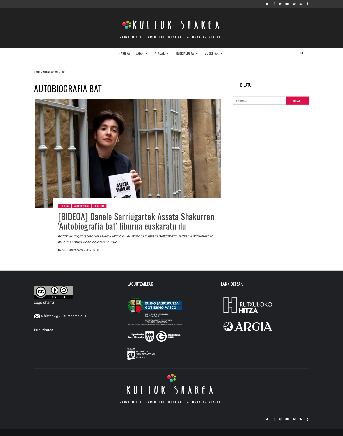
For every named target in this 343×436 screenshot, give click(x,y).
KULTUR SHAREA (171, 390)
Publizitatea (43, 329)
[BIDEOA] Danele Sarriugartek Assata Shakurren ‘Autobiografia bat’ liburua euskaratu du (136, 221)
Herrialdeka (185, 53)
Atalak (160, 53)
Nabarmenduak (82, 206)
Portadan (99, 206)
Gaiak (139, 53)
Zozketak (212, 53)
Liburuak (64, 206)
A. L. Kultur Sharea (73, 250)
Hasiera (124, 53)
